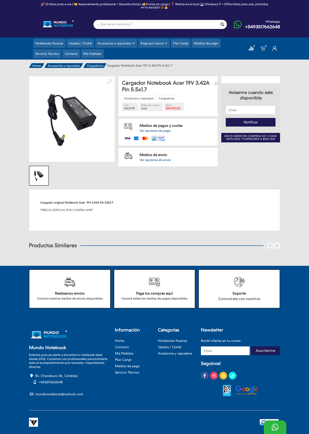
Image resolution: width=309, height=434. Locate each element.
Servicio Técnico (127, 372)
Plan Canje (123, 360)
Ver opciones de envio (155, 160)
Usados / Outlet (170, 347)
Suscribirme (265, 350)
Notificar (251, 122)
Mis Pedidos (124, 353)
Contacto (122, 347)
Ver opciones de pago (155, 130)
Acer (144, 108)
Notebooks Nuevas (172, 341)
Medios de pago (127, 366)
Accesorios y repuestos (64, 65)
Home (36, 65)
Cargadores (95, 65)
